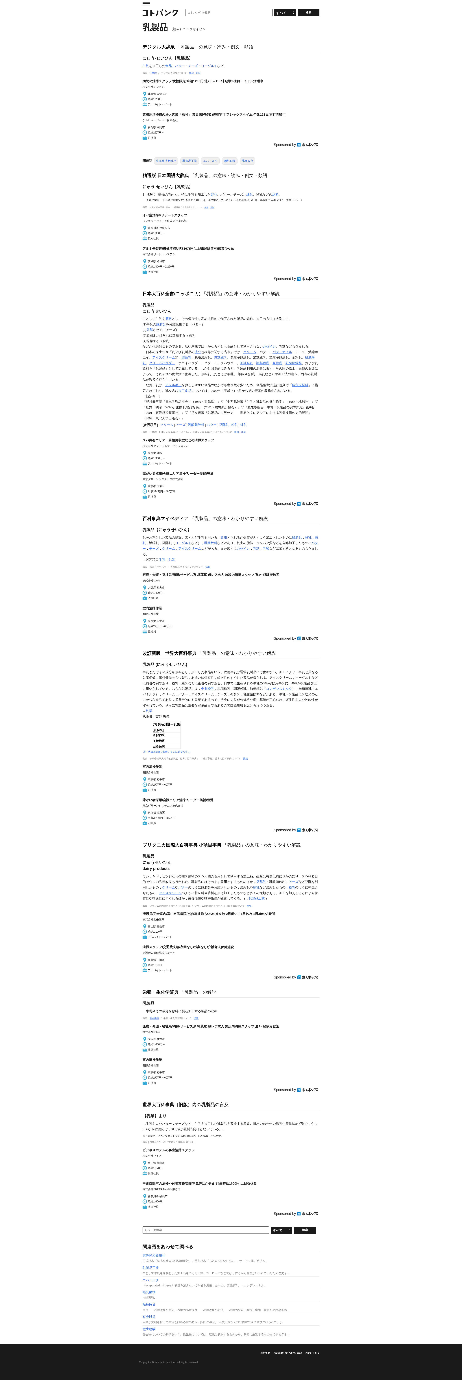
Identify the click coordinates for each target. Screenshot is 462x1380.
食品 (168, 66)
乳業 (172, 559)
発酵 (149, 330)
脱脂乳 (297, 537)
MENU (146, 3)
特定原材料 (300, 385)
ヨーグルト (209, 66)
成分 (198, 352)
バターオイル (282, 352)
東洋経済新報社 (166, 160)
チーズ (193, 66)
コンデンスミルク (279, 689)
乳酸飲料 (210, 543)
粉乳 (234, 425)
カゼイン (269, 346)
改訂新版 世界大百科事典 (170, 653)
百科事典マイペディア (166, 518)
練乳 (249, 194)
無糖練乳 (220, 357)
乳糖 (256, 548)
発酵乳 (277, 363)
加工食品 (184, 391)
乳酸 (266, 548)
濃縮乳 (186, 357)
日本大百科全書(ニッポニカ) (172, 293)
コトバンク (160, 12)
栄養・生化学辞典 (161, 992)
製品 (214, 194)
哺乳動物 (230, 160)
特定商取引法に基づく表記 (288, 1353)
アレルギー (173, 385)
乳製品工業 (189, 160)
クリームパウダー (162, 363)
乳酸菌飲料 (294, 363)
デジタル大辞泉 (159, 46)
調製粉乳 (262, 363)
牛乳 (146, 66)
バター (180, 66)
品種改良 (247, 160)
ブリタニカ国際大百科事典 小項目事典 (182, 844)
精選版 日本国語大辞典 (166, 175)
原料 (168, 319)
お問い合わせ (312, 1353)
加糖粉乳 (246, 363)
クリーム (249, 352)
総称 (275, 194)
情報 (191, 73)
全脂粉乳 (207, 689)
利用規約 (265, 1353)
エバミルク (210, 160)
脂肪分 (161, 324)
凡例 (198, 73)
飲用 (224, 537)
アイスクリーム (163, 357)
